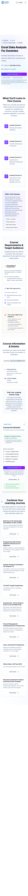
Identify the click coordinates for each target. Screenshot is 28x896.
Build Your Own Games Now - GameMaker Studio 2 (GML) (13, 522)
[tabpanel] (14, 375)
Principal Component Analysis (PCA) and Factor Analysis (13, 680)
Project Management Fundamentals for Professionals (14, 625)
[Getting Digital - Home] (5, 2)
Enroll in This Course (12, 74)
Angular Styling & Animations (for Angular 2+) (13, 565)
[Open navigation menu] (25, 2)
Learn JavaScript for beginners (13, 645)
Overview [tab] (6, 361)
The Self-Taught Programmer (13, 585)
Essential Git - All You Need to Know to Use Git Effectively (13, 604)
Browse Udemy (13, 479)
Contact (20, 2)
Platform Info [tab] (21, 361)
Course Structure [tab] (14, 361)
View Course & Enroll (12, 467)
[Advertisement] (14, 20)
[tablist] (14, 360)
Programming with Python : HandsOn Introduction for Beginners (12, 543)
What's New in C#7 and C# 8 (12, 664)
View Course (12, 534)
